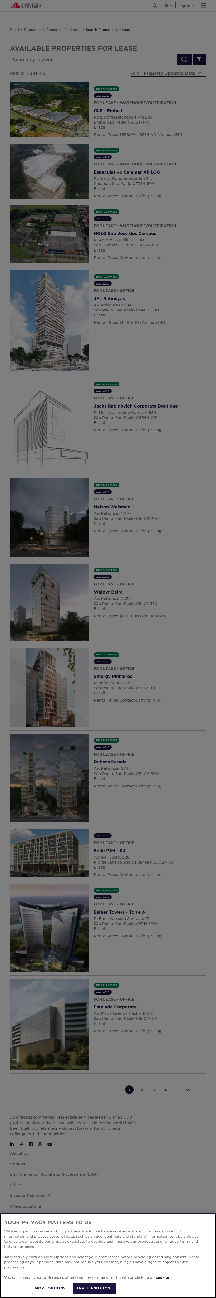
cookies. (163, 1277)
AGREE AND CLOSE (94, 1288)
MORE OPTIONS (50, 1288)
